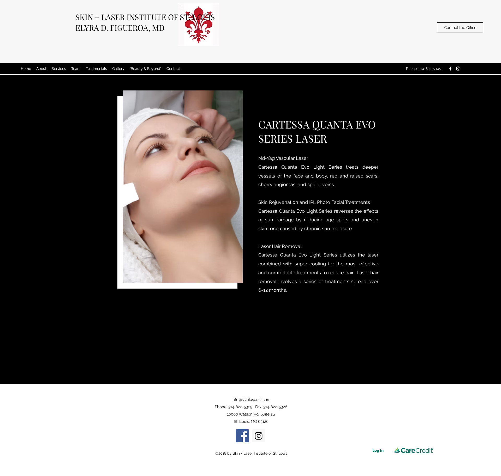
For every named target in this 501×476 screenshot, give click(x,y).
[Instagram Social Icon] (258, 435)
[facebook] (450, 68)
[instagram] (458, 68)
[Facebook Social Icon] (242, 435)
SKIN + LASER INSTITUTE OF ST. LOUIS (145, 17)
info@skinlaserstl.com (251, 399)
